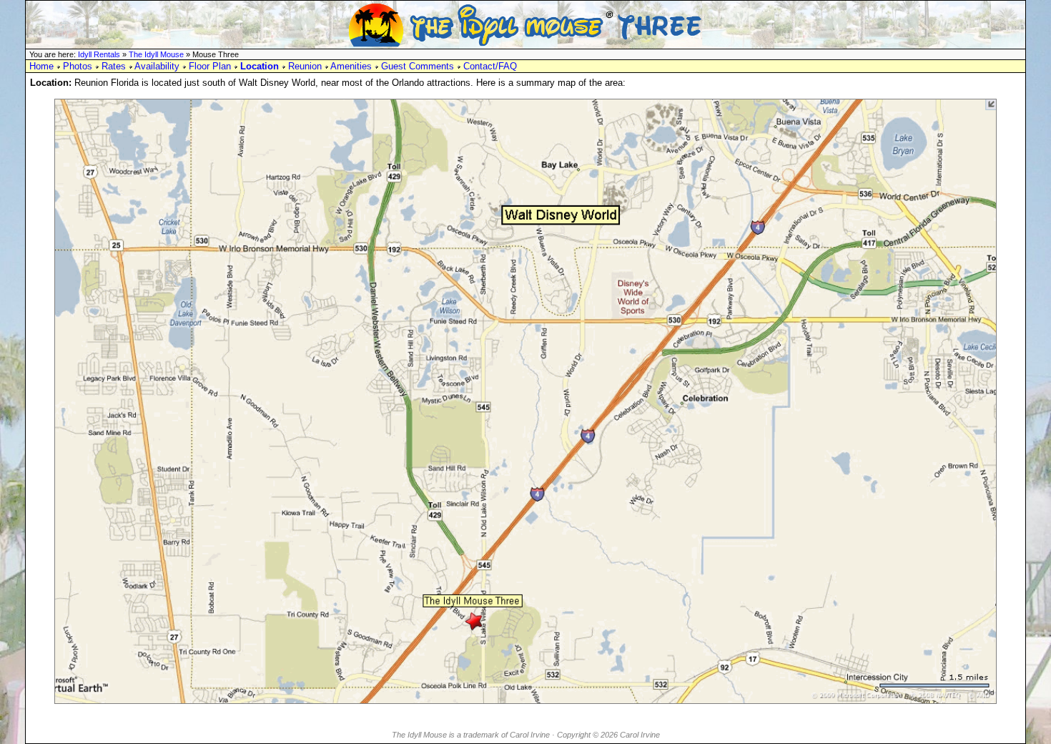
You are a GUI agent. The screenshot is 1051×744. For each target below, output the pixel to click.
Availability (156, 66)
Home (41, 66)
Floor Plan (210, 66)
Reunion (305, 66)
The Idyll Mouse (156, 54)
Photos (77, 66)
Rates (114, 66)
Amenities (351, 66)
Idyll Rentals (99, 54)
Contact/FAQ (490, 66)
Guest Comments (417, 66)
